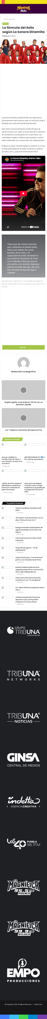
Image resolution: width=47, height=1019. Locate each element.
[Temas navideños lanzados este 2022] (8, 511)
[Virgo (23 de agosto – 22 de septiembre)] (8, 551)
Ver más (23, 347)
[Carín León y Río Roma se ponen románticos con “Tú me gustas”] (8, 581)
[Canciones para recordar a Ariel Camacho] (8, 541)
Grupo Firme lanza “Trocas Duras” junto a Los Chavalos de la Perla (29, 558)
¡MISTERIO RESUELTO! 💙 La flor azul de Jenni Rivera (34, 458)
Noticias (12, 19)
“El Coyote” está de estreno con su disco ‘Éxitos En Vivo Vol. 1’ (29, 519)
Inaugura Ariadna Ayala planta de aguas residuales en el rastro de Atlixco (29, 529)
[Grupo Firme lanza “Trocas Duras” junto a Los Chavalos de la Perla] (8, 560)
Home (5, 19)
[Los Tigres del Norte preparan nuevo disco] (8, 590)
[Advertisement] (23, 89)
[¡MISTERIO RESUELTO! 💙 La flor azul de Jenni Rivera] (34, 449)
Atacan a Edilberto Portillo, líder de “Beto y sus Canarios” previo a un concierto (12, 460)
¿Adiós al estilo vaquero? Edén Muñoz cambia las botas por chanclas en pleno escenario (12, 486)
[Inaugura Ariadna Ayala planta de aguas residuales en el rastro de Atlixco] (8, 530)
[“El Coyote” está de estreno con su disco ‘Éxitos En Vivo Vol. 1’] (8, 521)
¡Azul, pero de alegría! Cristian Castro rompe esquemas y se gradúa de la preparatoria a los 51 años (34, 487)
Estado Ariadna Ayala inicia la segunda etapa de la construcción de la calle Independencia (29, 569)
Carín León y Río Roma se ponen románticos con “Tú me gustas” (28, 579)
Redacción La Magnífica (23, 371)
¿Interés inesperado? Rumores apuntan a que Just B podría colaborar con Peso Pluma (27, 599)
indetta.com (38, 1004)
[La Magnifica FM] (23, 8)
